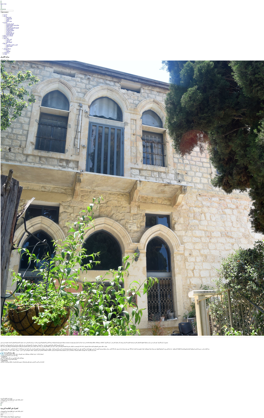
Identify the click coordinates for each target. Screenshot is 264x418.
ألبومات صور (9, 42)
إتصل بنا (5, 53)
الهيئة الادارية (9, 18)
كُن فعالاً (5, 43)
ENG (2, 3)
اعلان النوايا (8, 17)
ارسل (2, 402)
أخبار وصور (5, 38)
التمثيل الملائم (9, 26)
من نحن (5, 16)
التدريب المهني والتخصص (12, 44)
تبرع (7, 47)
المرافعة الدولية (9, 34)
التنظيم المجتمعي (10, 30)
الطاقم (7, 19)
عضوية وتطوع (9, 46)
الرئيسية (5, 14)
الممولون (8, 51)
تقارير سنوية (9, 21)
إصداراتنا (5, 36)
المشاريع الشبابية (10, 23)
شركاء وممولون (7, 48)
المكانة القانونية (9, 29)
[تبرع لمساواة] (1, 404)
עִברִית (5, 3)
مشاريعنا (5, 22)
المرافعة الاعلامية (10, 33)
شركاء (7, 50)
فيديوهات (8, 40)
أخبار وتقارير (9, 39)
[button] (2, 353)
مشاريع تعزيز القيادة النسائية (12, 25)
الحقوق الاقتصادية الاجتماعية (12, 27)
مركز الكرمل (9, 31)
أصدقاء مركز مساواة (8, 35)
